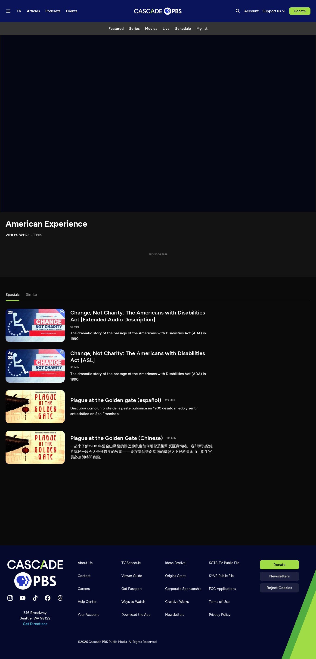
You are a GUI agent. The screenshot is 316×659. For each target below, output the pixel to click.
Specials (12, 294)
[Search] (238, 11)
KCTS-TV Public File (224, 563)
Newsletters (279, 576)
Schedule (183, 28)
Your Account (88, 615)
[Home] (35, 575)
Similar (31, 294)
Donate (300, 11)
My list (202, 28)
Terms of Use (219, 602)
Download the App (136, 615)
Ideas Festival (175, 563)
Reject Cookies (279, 588)
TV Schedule (131, 563)
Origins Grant (175, 576)
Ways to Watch (133, 602)
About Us (85, 563)
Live (166, 28)
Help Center (87, 602)
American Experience (46, 224)
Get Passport (131, 589)
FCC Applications (222, 589)
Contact (84, 576)
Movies (151, 28)
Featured (116, 28)
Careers (84, 589)
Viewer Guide (131, 576)
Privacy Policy (219, 615)
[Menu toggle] (8, 11)
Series (134, 28)
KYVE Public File (221, 576)
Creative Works (177, 602)
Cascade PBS (98, 642)
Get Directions (35, 624)
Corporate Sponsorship (183, 589)
